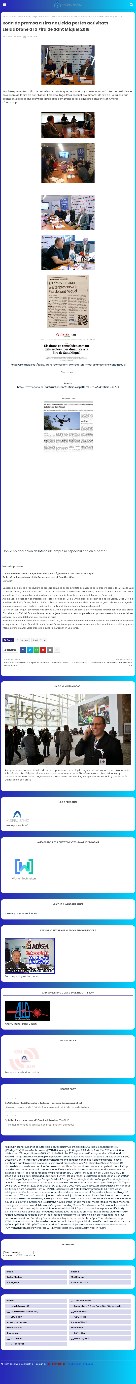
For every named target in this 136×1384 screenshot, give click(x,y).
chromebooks (27, 1166)
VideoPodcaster (80, 1282)
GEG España (108, 1176)
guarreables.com (109, 1185)
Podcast (49, 1211)
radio (125, 1211)
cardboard (11, 1163)
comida (40, 1166)
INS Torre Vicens (113, 1189)
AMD (87, 1153)
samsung (10, 1218)
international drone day (64, 1192)
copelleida (107, 1166)
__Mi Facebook (15, 1343)
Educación (56, 1169)
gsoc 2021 (42, 1185)
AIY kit (49, 1153)
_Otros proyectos (81, 1300)
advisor (9, 1153)
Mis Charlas (77, 1277)
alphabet (79, 1153)
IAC (58, 1189)
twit (52, 1224)
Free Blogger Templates (80, 1363)
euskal (104, 1169)
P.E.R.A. (75, 1208)
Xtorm (86, 1227)
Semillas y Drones (41, 1218)
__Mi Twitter (78, 1333)
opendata (46, 1208)
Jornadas (40, 1195)
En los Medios (14, 1277)
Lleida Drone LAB (94, 1198)
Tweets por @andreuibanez (21, 913)
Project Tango (101, 1211)
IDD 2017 (70, 1189)
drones (45, 1169)
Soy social (12, 1333)
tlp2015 (18, 1224)
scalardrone (23, 1218)
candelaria (85, 1159)
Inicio (5, 16)
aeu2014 (19, 1153)
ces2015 (83, 1163)
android (120, 1153)
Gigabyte (26, 1179)
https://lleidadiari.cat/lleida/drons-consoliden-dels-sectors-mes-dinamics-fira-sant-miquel (68, 364)
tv (48, 1224)
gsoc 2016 (106, 1182)
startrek (109, 1218)
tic (129, 1221)
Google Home (121, 1179)
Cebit (75, 1163)
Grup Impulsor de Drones (78, 1182)
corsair (118, 1166)
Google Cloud (69, 1179)
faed (27, 1172)
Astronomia (116, 1156)
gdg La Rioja (19, 1176)
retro (83, 1214)
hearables (30, 1189)
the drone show (111, 1221)
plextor (40, 1211)
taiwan (38, 1221)
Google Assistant (51, 1179)
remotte (75, 1214)
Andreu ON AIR (107, 1153)
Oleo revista (68, 372)
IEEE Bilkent (82, 1189)
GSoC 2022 (55, 1185)
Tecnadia (61, 1221)
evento (121, 1169)
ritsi (105, 1214)
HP (47, 1189)
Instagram (13, 1282)
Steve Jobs (19, 1221)
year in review (98, 1227)
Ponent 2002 (62, 1211)
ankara (27, 1156)
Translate (29, 1255)
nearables (124, 1205)
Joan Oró (29, 1195)
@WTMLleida (53, 1150)
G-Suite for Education (84, 1172)
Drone (23, 1169)
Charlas (104, 1163)
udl (69, 1224)
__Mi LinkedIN (15, 1338)
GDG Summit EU (60, 1176)
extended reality (14, 1172)
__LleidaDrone (79, 1311)
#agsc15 (66, 1150)
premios (87, 1211)
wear (91, 1224)
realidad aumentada (40, 1214)
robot (111, 1214)
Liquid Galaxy (35, 1198)
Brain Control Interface (23, 1159)
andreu (75, 1271)
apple (44, 1156)
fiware (51, 1172)
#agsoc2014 (79, 1150)
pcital (8, 1211)
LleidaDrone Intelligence (28, 1202)
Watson (83, 1224)
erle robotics (74, 1169)
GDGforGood (93, 1176)
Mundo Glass (80, 1205)
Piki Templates (56, 1363)
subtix (29, 1221)
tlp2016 (26, 1224)
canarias (73, 1159)
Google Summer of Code (32, 1182)
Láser (101, 1195)
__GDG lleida (78, 1316)
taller (45, 1221)
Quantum (115, 1211)
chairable (94, 1163)
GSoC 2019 (17, 1185)
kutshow (59, 1195)
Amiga (95, 1153)
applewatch (55, 1156)
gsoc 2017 (118, 1182)
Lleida (66, 1198)
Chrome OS (116, 1163)
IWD (11, 1195)
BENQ (126, 1156)
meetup (113, 1202)
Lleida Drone (17, 16)
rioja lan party (95, 1214)
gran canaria (55, 1182)
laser (95, 1195)
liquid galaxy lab (53, 1198)
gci (99, 1172)
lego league (12, 1198)
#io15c (100, 1150)
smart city (73, 1218)
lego (126, 1195)
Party (121, 1208)
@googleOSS (82, 1147)
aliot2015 (68, 1153)
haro (21, 1189)
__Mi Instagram (80, 1338)
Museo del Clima (98, 1205)
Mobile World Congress (48, 1205)
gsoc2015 (94, 1185)
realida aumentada (16, 1214)
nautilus (112, 1205)
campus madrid (58, 1159)
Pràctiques (76, 1211)
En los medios (14, 1327)
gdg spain (45, 1176)
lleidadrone (110, 1198)
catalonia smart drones (58, 1163)
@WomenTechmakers (32, 1150)
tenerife (96, 1221)
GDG (112, 1172)
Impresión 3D (95, 1189)
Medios (104, 1202)
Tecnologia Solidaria (79, 1221)
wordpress (40, 1227)
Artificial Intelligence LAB (94, 1156)
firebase (42, 1172)
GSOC (96, 1182)
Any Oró (36, 1156)
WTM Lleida (75, 1227)
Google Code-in (87, 1179)
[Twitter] (30, 650)
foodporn (61, 1172)
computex (94, 1166)
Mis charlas (77, 1327)
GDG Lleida (32, 1176)
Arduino (75, 1156)
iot (6, 1195)
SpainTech (98, 1218)
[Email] (50, 650)
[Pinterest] (43, 650)
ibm (62, 1189)
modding (67, 1205)
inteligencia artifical (16, 1192)
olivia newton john (29, 1208)
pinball (31, 1211)
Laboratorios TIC (82, 1195)
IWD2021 (18, 1195)
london (77, 1202)
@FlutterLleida (44, 1147)
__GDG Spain (14, 1316)
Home (10, 1300)
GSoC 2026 (81, 1185)
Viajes (75, 1224)
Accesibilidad (117, 1150)
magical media (90, 1202)
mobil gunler (12, 1205)
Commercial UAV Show (58, 1166)
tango (52, 1221)
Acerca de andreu (17, 1322)
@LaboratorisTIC (109, 1147)
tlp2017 (35, 1224)
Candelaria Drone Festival (107, 1159)
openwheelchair (61, 1208)
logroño (68, 1202)
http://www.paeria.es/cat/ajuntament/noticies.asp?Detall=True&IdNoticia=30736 (68, 387)
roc (117, 1214)
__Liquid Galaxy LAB (18, 1306)
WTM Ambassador (57, 1227)
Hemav (41, 1189)
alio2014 (58, 1153)
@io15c (95, 1147)
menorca (124, 1202)
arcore (66, 1156)
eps (64, 1169)
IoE (126, 1192)
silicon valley (59, 1218)
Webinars (112, 1224)
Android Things (13, 1156)
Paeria (98, 1208)
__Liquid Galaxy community (22, 1311)
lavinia (119, 1195)
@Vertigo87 (12, 1150)
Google (37, 1179)
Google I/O (11, 1182)
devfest (14, 1169)
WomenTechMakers (22, 1227)
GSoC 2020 (29, 1185)
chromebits (11, 1166)
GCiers (105, 1172)
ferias (34, 1172)
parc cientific (110, 1208)
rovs (122, 1214)
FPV (69, 1172)
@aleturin (10, 1147)
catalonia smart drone (31, 1163)
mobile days (27, 1205)
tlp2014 (9, 1224)
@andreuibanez (26, 1147)
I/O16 (52, 1189)
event (112, 1169)
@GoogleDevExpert (64, 1147)
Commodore (80, 1166)
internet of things (114, 1192)
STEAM (8, 1221)
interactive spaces (39, 1192)
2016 (106, 1150)
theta (124, 1221)
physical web (19, 1211)
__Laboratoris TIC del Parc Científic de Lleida (96, 1306)
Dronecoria (22, 640)
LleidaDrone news (53, 1202)
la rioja (68, 1195)
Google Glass (104, 1179)
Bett (7, 1159)
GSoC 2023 (68, 1185)
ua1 (57, 1224)
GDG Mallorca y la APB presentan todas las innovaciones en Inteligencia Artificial (43, 1103)
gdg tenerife (77, 1176)
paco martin (86, 1208)
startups (119, 1218)
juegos (50, 1195)
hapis (15, 1189)
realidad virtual (61, 1214)
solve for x (85, 1218)
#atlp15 (91, 1150)
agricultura (30, 1153)
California (43, 1159)
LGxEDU (23, 1198)
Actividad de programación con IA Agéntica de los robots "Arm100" (37, 1120)
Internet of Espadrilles (91, 1192)
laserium (110, 1195)
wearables (101, 1224)
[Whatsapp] (36, 650)
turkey (43, 1224)
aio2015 (41, 1153)
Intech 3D (44, 551)
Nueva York (11, 1208)
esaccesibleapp (91, 1169)
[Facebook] (23, 650)
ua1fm (63, 1224)
